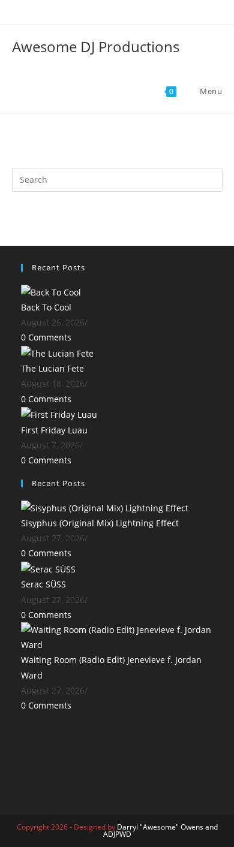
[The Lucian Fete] (57, 352)
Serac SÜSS (43, 584)
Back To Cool (46, 307)
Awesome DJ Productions (95, 46)
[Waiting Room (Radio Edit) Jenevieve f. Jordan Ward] (117, 636)
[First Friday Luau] (59, 414)
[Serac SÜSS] (48, 568)
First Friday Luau (54, 430)
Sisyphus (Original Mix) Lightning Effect (100, 523)
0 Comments (46, 337)
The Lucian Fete (52, 368)
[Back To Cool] (51, 291)
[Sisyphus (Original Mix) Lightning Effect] (104, 507)
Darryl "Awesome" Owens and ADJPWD (160, 830)
